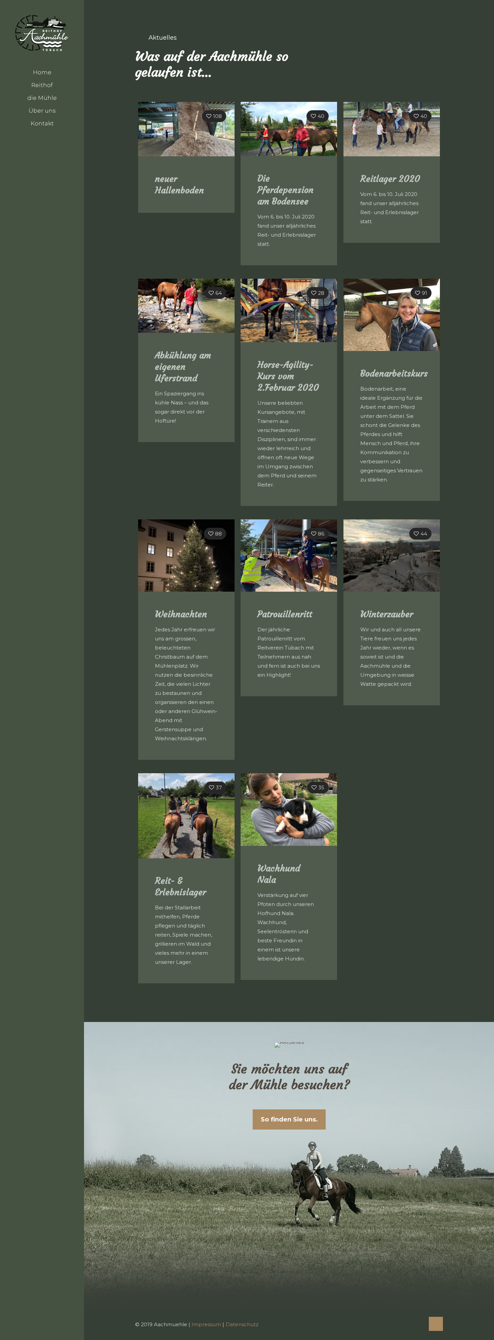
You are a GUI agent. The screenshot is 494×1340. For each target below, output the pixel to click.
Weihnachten (181, 614)
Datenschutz (241, 1324)
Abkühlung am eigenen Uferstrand (183, 367)
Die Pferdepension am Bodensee (285, 190)
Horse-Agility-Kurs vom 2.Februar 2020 (288, 376)
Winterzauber (386, 614)
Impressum (206, 1324)
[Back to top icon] (436, 1324)
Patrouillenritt (284, 614)
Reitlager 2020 (390, 178)
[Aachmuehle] (42, 33)
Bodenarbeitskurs (394, 373)
